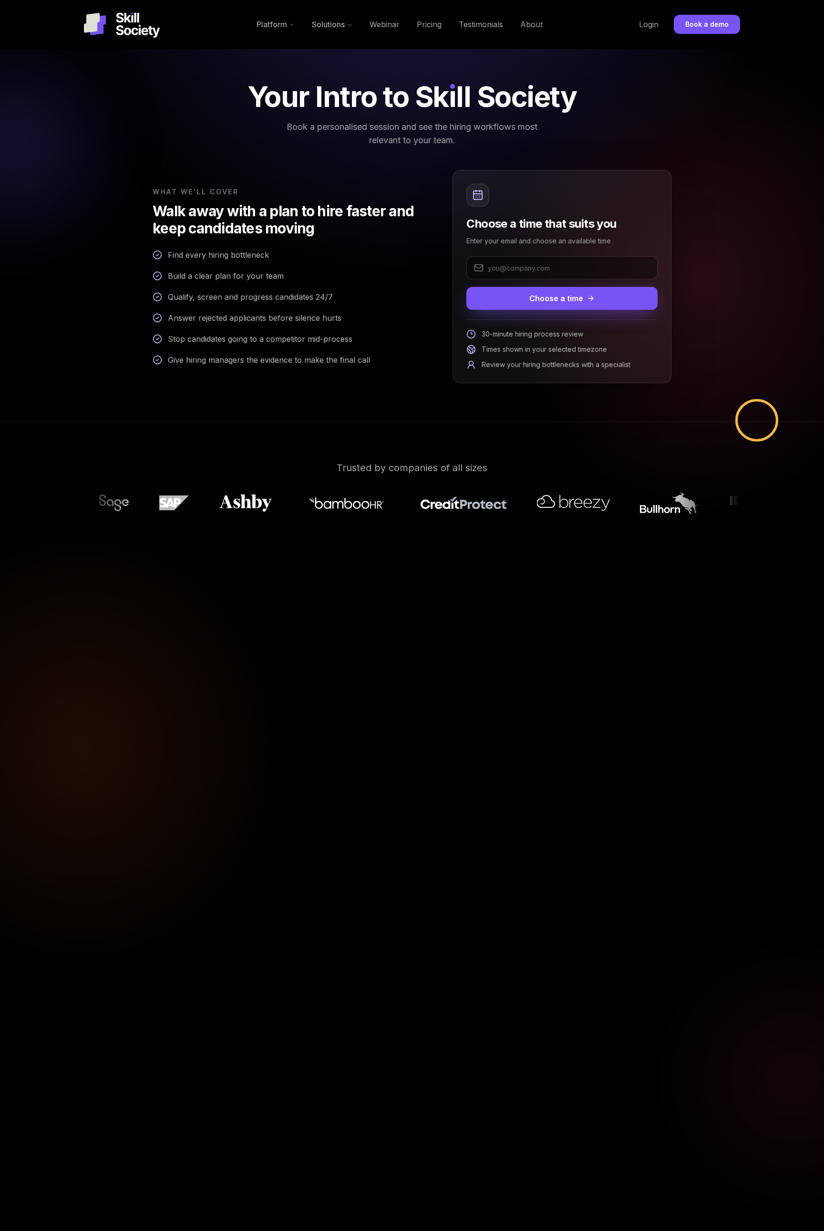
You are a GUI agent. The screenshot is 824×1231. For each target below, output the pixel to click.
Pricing (429, 24)
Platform (272, 24)
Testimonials (481, 24)
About (531, 24)
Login (649, 24)
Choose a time (556, 298)
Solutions (328, 24)
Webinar (385, 24)
